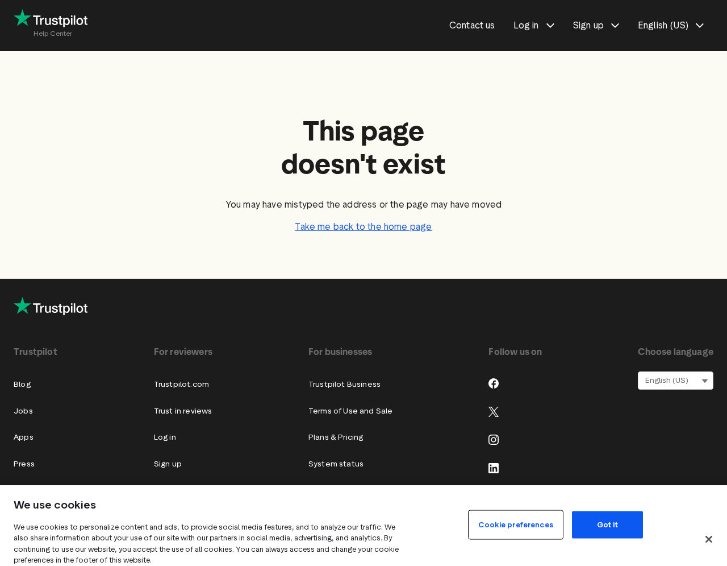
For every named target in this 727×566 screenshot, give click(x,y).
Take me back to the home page (363, 226)
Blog (22, 384)
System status (336, 464)
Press (24, 464)
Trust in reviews (183, 411)
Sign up (168, 464)
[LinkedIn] (493, 468)
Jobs (23, 411)
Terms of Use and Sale (350, 411)
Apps (24, 437)
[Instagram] (493, 440)
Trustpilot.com (181, 384)
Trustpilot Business (344, 384)
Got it (607, 524)
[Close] (708, 539)
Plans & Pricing (336, 437)
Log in (165, 437)
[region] (363, 525)
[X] (493, 412)
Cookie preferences (515, 524)
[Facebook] (493, 383)
